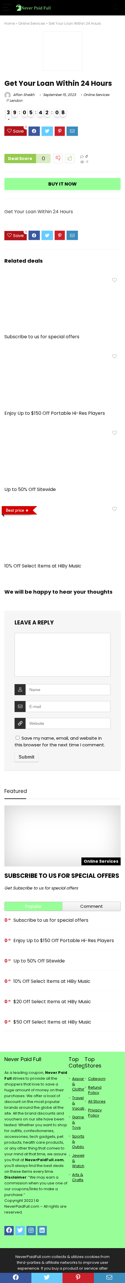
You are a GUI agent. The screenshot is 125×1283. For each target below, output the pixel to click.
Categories (99, 1078)
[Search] (116, 7)
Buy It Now (62, 184)
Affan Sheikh (23, 94)
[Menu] (7, 7)
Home (9, 23)
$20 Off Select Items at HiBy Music (52, 1001)
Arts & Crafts (77, 1177)
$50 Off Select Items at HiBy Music (52, 1022)
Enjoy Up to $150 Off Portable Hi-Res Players (54, 413)
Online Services (31, 23)
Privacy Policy (95, 1112)
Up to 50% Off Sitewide (30, 489)
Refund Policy (94, 1090)
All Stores (97, 1101)
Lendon (16, 100)
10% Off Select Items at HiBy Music (42, 566)
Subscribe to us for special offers (41, 336)
